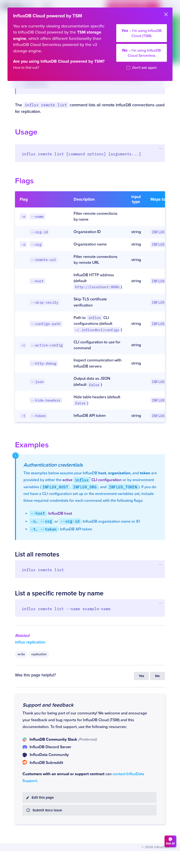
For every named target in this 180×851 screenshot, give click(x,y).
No (157, 676)
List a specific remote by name (59, 593)
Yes (141, 676)
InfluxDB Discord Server (50, 747)
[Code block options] (160, 148)
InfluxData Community (49, 754)
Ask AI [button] (170, 843)
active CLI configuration (92, 480)
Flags (24, 181)
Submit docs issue (47, 810)
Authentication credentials (53, 465)
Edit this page (43, 797)
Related (22, 635)
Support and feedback (47, 705)
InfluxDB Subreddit (46, 762)
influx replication (30, 642)
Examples (32, 445)
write (21, 654)
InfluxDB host (60, 513)
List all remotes (37, 554)
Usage (26, 132)
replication (38, 654)
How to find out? (26, 67)
